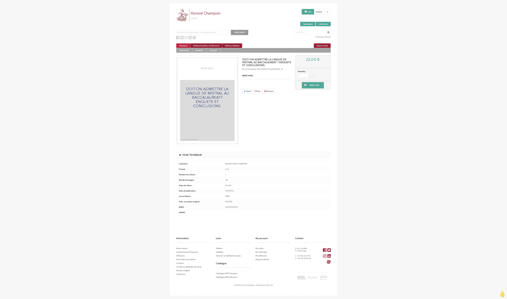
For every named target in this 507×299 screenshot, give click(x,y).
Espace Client (322, 45)
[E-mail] (194, 37)
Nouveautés (184, 50)
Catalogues (308, 24)
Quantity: (302, 71)
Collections (323, 24)
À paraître (199, 50)
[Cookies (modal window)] (502, 294)
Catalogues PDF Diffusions (227, 277)
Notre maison (181, 248)
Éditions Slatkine (232, 45)
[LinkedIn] (190, 37)
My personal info (262, 259)
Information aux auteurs (186, 259)
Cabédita (219, 252)
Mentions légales (183, 270)
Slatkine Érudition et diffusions (206, 45)
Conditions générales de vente (188, 267)
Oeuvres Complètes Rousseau (228, 256)
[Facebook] (178, 37)
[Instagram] (186, 37)
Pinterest (269, 91)
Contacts (180, 263)
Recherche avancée (323, 37)
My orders (259, 248)
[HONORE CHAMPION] (199, 15)
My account (261, 238)
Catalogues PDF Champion (227, 273)
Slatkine (219, 248)
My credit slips (261, 252)
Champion (183, 45)
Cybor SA (269, 285)
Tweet (248, 91)
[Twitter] (182, 37)
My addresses (261, 256)
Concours (213, 50)
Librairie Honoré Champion (187, 252)
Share (258, 91)
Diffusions (180, 256)
